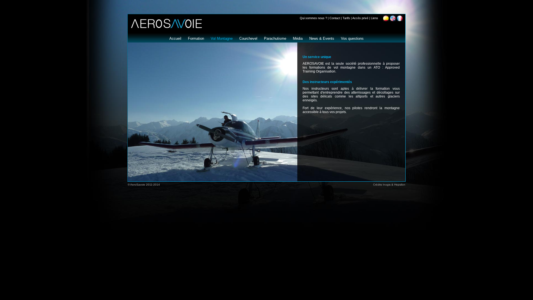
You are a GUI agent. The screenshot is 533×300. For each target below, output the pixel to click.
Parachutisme (275, 38)
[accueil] (165, 27)
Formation (196, 38)
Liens (374, 18)
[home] (393, 19)
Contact (335, 18)
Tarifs (346, 18)
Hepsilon (399, 184)
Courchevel (248, 38)
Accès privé (360, 18)
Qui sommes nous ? (313, 18)
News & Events (321, 38)
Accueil (175, 38)
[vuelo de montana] (386, 19)
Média (298, 38)
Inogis (387, 184)
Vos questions (352, 38)
